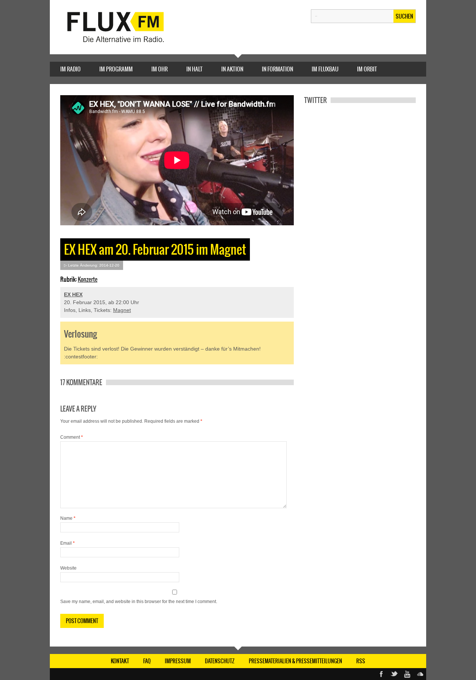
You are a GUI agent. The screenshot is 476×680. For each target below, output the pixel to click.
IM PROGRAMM (116, 69)
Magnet (122, 310)
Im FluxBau (325, 69)
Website (68, 568)
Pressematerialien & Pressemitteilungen (295, 661)
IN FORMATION (277, 69)
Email (67, 543)
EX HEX (73, 294)
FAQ (147, 661)
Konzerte (87, 279)
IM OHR (159, 69)
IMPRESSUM (178, 661)
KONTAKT (120, 661)
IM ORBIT (367, 69)
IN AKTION (232, 69)
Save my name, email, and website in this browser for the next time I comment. (138, 601)
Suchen (404, 16)
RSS (360, 661)
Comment (71, 437)
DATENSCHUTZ (220, 661)
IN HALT (194, 69)
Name (67, 518)
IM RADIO (70, 69)
